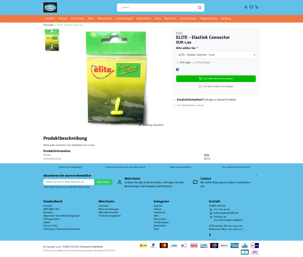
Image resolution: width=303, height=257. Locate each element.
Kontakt (47, 206)
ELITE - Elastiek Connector (70, 25)
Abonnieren (103, 182)
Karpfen (50, 18)
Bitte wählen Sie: (187, 48)
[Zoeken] (199, 8)
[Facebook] (177, 69)
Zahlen (46, 222)
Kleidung (226, 18)
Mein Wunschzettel (108, 212)
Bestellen (48, 212)
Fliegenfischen (208, 18)
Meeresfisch (105, 18)
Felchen (62, 18)
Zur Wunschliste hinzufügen (218, 86)
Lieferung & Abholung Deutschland (61, 229)
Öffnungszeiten (51, 219)
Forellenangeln (124, 18)
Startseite (48, 25)
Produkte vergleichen (110, 216)
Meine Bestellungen (109, 209)
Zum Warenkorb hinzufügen (218, 78)
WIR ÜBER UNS (51, 209)
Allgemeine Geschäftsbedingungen (61, 216)
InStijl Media (96, 247)
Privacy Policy (50, 226)
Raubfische (77, 18)
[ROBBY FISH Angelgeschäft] (50, 7)
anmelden (104, 206)
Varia (158, 18)
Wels (91, 18)
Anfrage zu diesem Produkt (220, 99)
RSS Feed (110, 251)
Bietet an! (170, 18)
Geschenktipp (188, 18)
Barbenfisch (144, 18)
